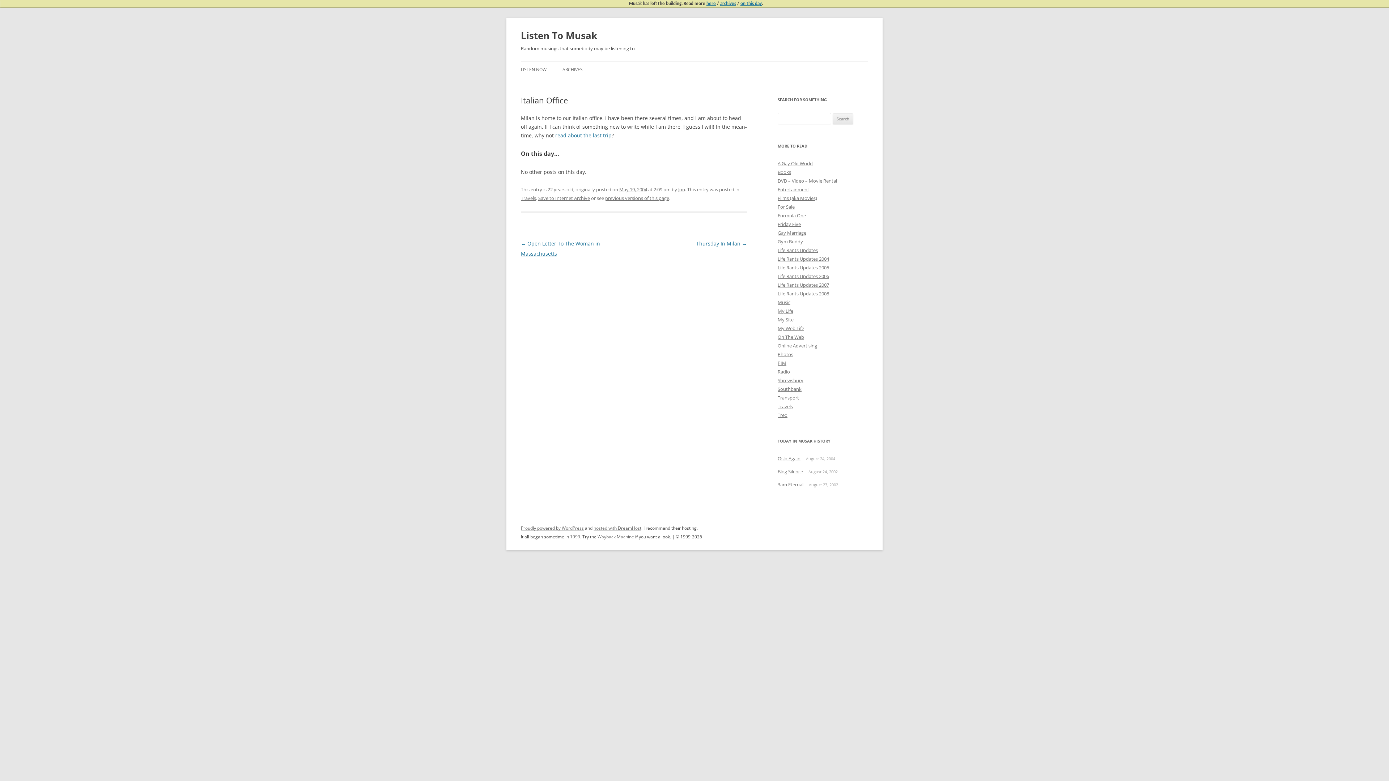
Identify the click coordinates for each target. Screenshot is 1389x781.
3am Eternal (790, 484)
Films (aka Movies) (797, 198)
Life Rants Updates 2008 (803, 293)
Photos (785, 354)
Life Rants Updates (798, 250)
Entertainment (793, 189)
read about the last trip (583, 135)
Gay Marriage (792, 233)
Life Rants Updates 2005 (803, 267)
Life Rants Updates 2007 (803, 285)
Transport (788, 397)
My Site (786, 319)
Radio (784, 371)
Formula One (792, 215)
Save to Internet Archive (564, 198)
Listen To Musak (559, 35)
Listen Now (534, 70)
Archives (572, 70)
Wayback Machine (616, 537)
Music (784, 302)
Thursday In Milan (721, 243)
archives (728, 3)
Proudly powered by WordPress (552, 528)
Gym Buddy (790, 241)
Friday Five (789, 224)
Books (784, 172)
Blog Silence (790, 471)
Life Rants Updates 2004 (803, 259)
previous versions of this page (637, 198)
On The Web (791, 337)
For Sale (786, 207)
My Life (785, 311)
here (711, 3)
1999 (575, 537)
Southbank (790, 389)
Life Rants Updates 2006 (803, 276)
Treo (782, 415)
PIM (782, 363)
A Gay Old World (795, 163)
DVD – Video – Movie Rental (807, 181)
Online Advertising (797, 345)
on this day (751, 3)
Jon (681, 189)
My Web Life (791, 328)
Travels (528, 198)
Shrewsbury (790, 380)
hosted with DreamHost (617, 528)
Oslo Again (789, 458)
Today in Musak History (804, 441)
